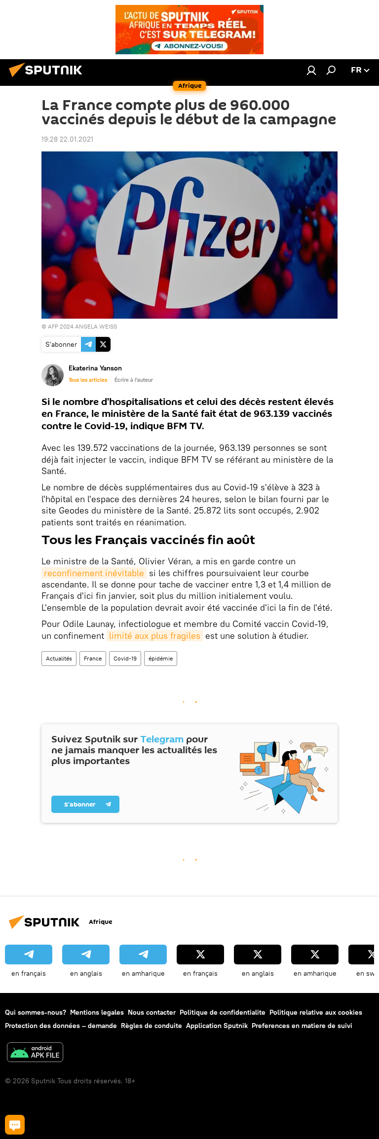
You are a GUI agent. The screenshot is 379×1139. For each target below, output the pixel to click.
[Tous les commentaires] (15, 1125)
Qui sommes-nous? (35, 1012)
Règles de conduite (151, 1025)
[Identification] (311, 70)
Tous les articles (88, 379)
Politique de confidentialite (222, 1012)
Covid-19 (125, 658)
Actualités (59, 658)
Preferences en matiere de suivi (302, 1025)
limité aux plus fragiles (154, 635)
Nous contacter (152, 1012)
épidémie (161, 658)
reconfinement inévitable (94, 573)
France (93, 658)
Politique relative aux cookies (315, 1012)
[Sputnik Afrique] (48, 78)
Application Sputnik (217, 1025)
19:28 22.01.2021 (67, 139)
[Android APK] (35, 1053)
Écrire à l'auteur (133, 379)
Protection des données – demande (61, 1025)
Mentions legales (97, 1012)
